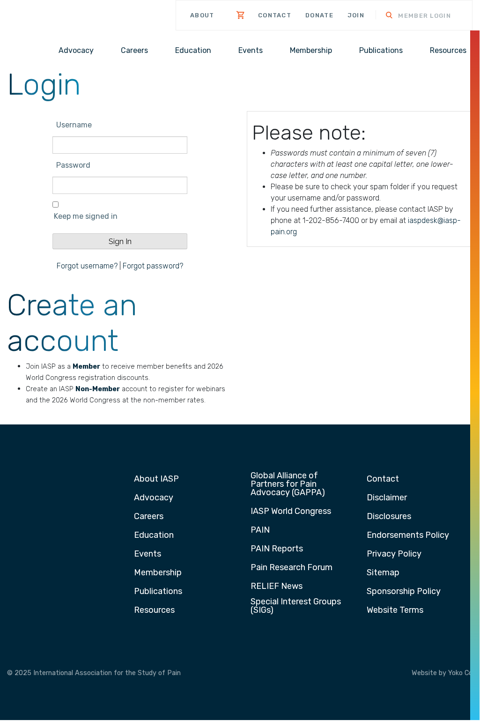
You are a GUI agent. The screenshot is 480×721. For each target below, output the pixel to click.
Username (74, 124)
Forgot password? (153, 265)
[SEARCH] (383, 16)
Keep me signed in (86, 216)
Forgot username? (87, 265)
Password (73, 165)
